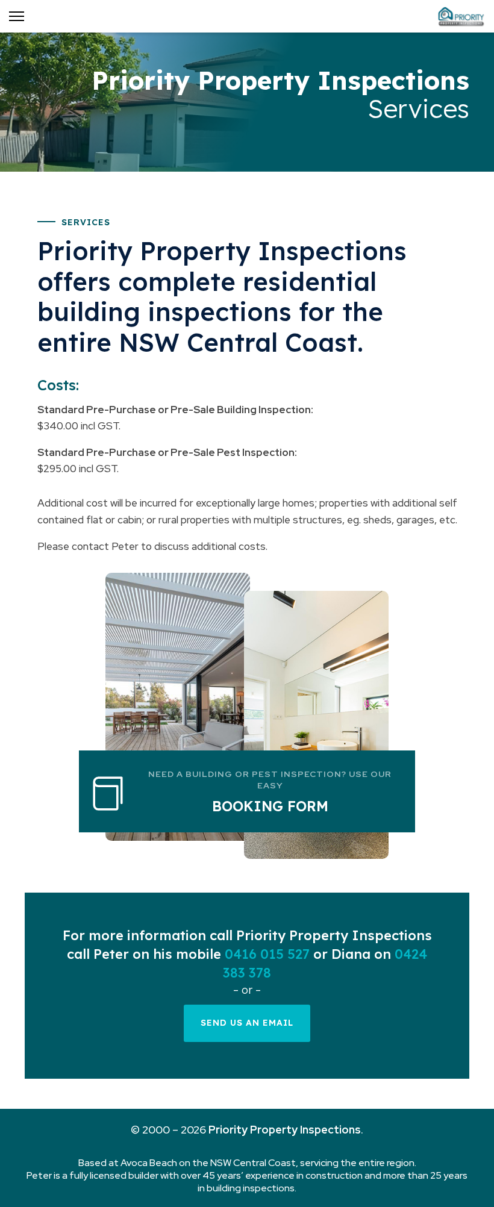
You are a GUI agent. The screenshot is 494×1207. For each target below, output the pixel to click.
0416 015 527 (267, 954)
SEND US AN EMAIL (247, 1022)
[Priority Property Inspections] (461, 16)
